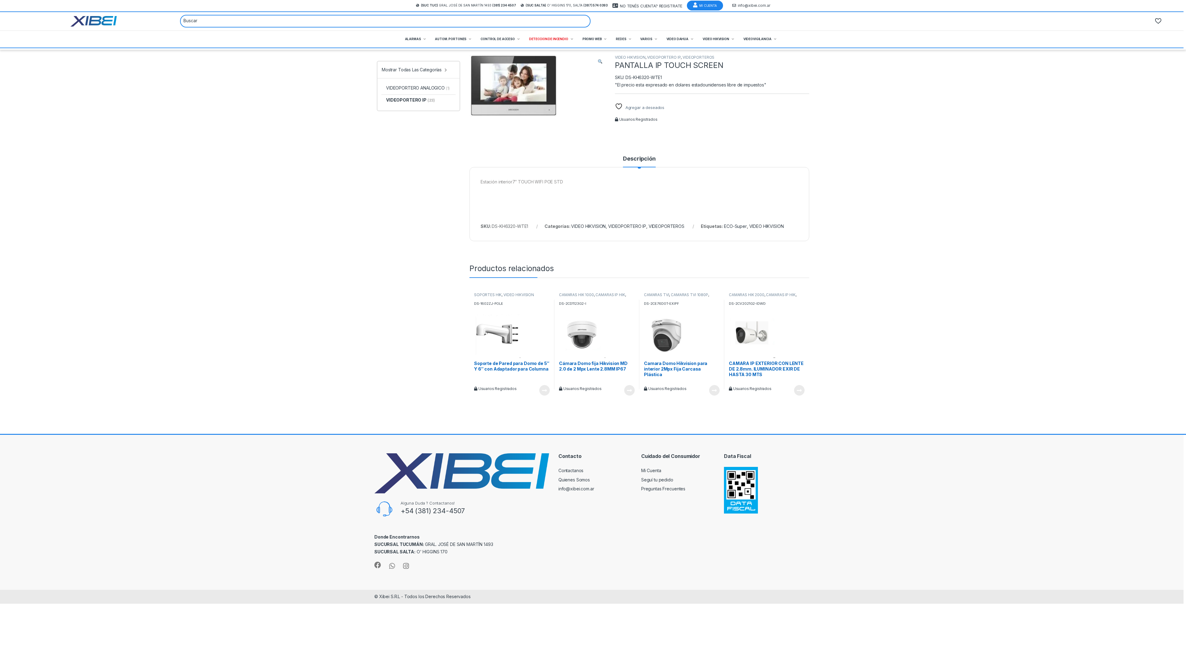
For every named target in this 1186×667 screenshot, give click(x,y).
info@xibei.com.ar (754, 5)
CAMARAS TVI (656, 294)
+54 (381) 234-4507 (433, 511)
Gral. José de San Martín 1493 (468, 5)
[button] (600, 61)
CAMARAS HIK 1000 (576, 294)
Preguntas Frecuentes (663, 488)
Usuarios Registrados (638, 119)
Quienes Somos (574, 479)
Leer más (544, 390)
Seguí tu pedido (657, 479)
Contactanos (570, 470)
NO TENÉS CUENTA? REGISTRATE (651, 5)
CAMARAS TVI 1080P (689, 294)
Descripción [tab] (639, 159)
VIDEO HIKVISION (630, 57)
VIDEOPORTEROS (698, 57)
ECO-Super (735, 226)
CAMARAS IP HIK (610, 294)
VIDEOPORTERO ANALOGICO (418, 87)
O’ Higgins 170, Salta (567, 5)
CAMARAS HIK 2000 (746, 294)
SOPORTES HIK (488, 294)
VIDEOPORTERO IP (664, 57)
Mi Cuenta (708, 5)
